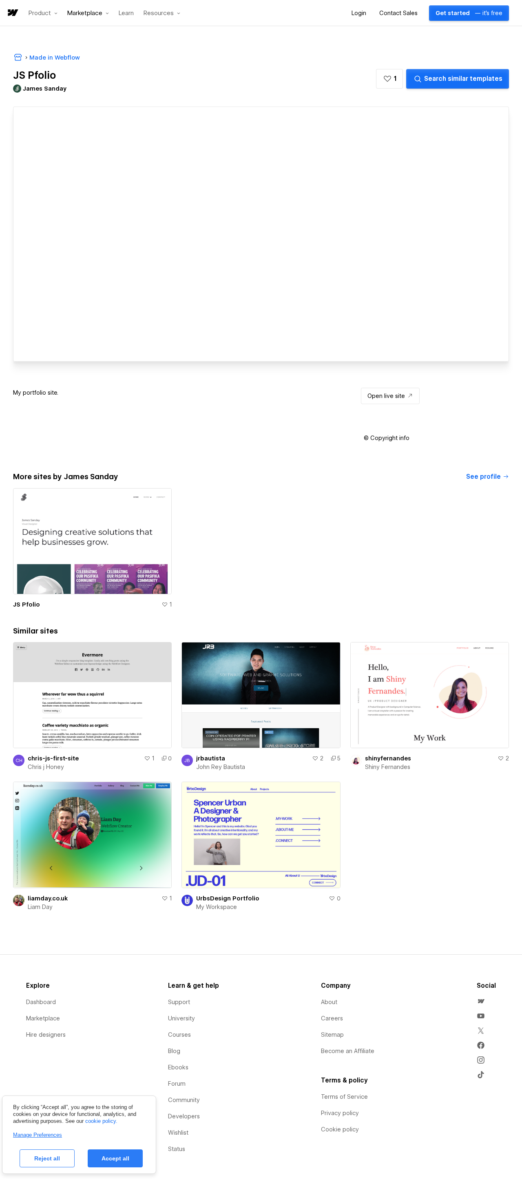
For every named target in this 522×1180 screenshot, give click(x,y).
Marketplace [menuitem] (43, 1018)
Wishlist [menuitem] (178, 1132)
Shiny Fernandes (387, 767)
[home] (12, 13)
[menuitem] (481, 1001)
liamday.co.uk (48, 898)
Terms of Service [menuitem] (344, 1096)
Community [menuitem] (184, 1100)
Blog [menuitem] (174, 1051)
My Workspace (216, 907)
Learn (126, 13)
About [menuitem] (329, 1002)
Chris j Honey (46, 767)
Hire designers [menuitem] (46, 1034)
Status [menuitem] (176, 1149)
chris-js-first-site (53, 758)
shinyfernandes (388, 758)
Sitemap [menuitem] (332, 1034)
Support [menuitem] (179, 1002)
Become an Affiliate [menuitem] (347, 1051)
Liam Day (40, 907)
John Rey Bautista (220, 767)
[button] (43, 13)
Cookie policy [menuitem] (340, 1129)
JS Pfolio (26, 604)
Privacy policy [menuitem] (340, 1113)
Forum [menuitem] (177, 1083)
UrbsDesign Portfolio (227, 898)
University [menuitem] (181, 1018)
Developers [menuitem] (184, 1116)
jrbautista (210, 758)
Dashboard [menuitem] (41, 1002)
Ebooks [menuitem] (178, 1067)
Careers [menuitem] (332, 1018)
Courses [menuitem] (179, 1034)
